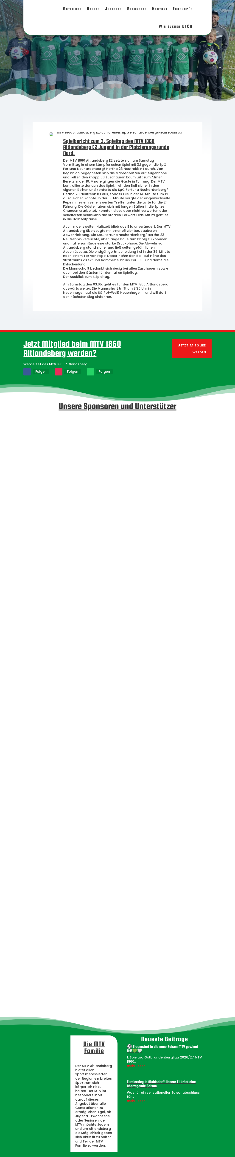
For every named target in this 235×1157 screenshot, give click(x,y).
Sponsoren (137, 8)
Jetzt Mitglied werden (192, 348)
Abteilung (72, 8)
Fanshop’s (183, 8)
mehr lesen (136, 1066)
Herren (93, 8)
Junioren (113, 8)
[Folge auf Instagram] (58, 371)
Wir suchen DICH (176, 26)
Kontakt (160, 8)
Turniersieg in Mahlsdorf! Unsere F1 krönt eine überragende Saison (161, 1084)
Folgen (41, 371)
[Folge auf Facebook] (27, 371)
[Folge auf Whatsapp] (90, 371)
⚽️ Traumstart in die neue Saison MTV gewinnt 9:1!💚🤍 (162, 1048)
